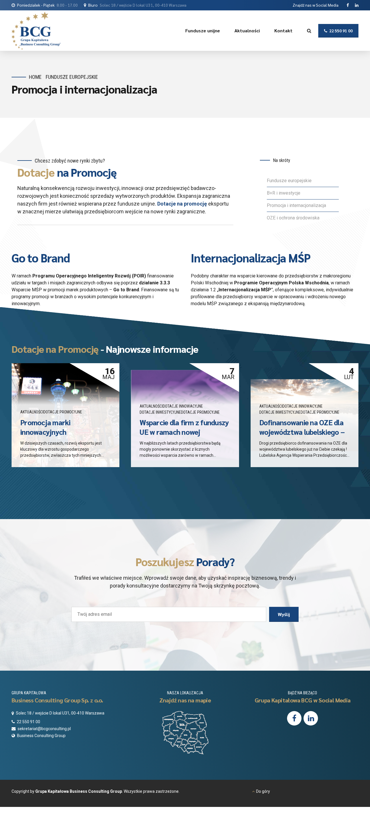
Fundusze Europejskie (72, 77)
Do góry (263, 791)
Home (35, 77)
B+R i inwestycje (284, 193)
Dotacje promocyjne (62, 412)
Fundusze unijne (202, 30)
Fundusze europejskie (289, 180)
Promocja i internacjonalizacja (296, 205)
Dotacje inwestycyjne (160, 412)
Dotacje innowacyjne (183, 406)
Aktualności (247, 30)
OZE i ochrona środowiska (293, 218)
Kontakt (283, 30)
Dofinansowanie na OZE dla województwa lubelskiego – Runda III (302, 432)
